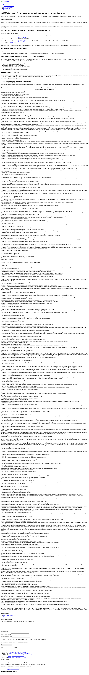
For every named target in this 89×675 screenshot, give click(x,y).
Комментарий (4, 631)
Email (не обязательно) (6, 636)
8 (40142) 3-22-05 (22, 37)
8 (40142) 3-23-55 (22, 40)
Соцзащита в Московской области (16, 656)
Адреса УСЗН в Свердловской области (17, 657)
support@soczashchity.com (13, 669)
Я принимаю (15, 642)
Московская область (9, 6)
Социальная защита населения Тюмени (17, 652)
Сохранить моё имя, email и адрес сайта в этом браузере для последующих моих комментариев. (24, 639)
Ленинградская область (8, 7)
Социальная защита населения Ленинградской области (21, 654)
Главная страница (7, 4)
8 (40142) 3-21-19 (22, 41)
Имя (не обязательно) (6, 634)
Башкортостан (6, 8)
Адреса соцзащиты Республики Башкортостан (19, 653)
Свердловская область (8, 9)
